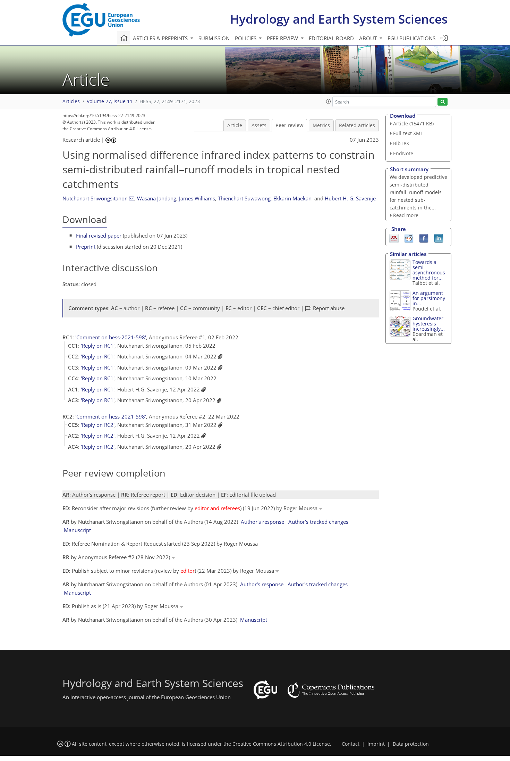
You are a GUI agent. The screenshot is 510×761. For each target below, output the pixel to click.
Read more (405, 215)
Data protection (411, 744)
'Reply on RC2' (97, 424)
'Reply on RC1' (97, 345)
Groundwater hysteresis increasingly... (429, 323)
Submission (214, 38)
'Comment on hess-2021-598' (110, 337)
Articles (71, 101)
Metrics (321, 125)
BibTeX (401, 143)
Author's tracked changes (318, 521)
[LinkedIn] (438, 237)
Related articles (357, 125)
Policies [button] (246, 38)
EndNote (403, 153)
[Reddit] (409, 237)
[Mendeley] (394, 237)
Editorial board (331, 38)
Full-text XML (408, 133)
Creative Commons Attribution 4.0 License (281, 744)
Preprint (85, 246)
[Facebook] (423, 237)
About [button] (368, 38)
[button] (328, 101)
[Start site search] (442, 102)
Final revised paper (98, 235)
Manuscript (77, 530)
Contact (350, 744)
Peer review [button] (283, 38)
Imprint (376, 744)
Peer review (289, 125)
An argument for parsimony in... (429, 298)
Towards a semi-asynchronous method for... (429, 270)
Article (234, 125)
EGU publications (411, 38)
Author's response (262, 521)
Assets (259, 125)
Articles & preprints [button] (161, 38)
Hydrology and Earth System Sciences (339, 19)
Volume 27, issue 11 (110, 101)
